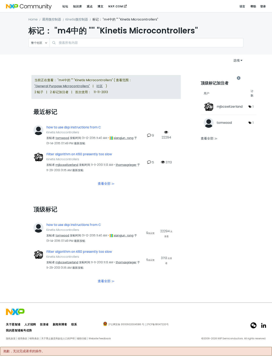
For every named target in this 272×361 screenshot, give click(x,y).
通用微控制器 (51, 19)
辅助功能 (81, 338)
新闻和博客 (60, 324)
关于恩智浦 (13, 324)
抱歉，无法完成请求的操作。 (24, 351)
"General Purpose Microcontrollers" (62, 86)
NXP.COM (115, 6)
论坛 (65, 6)
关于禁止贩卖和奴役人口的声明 (58, 338)
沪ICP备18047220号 (157, 324)
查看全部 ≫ (106, 183)
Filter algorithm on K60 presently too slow (79, 154)
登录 (263, 6)
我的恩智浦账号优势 (19, 330)
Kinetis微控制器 (77, 19)
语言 (242, 6)
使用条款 (22, 338)
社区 (99, 86)
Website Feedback (100, 338)
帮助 (253, 6)
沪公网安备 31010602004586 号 (126, 324)
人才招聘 (30, 324)
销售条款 (34, 338)
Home (33, 19)
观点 (90, 6)
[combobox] (146, 42)
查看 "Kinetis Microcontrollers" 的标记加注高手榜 (220, 78)
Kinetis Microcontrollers (62, 132)
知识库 (77, 6)
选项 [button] (236, 60)
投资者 (44, 324)
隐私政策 (11, 338)
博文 (100, 6)
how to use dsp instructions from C (73, 127)
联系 (74, 324)
